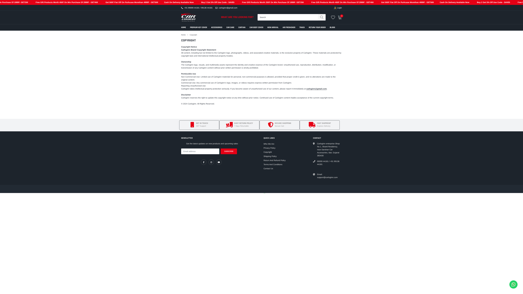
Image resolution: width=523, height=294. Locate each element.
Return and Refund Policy (275, 160)
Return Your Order (317, 27)
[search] (322, 17)
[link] (203, 162)
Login (339, 8)
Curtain (241, 27)
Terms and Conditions (273, 164)
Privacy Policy (269, 148)
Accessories (216, 27)
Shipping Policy (270, 156)
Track (302, 27)
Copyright (268, 152)
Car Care (230, 27)
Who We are (269, 144)
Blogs (332, 27)
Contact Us (268, 168)
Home (183, 27)
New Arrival (273, 27)
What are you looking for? (237, 17)
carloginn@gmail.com (228, 8)
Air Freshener (289, 27)
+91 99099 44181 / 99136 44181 (198, 8)
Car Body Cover (256, 27)
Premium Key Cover (198, 27)
